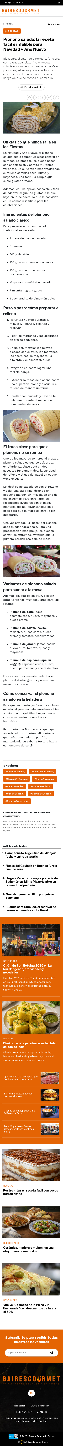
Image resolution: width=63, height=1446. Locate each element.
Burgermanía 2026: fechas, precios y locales (18, 1095)
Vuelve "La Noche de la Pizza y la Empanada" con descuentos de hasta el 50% (29, 1308)
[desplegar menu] (59, 10)
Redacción (20, 1405)
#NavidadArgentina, (16, 779)
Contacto (42, 1411)
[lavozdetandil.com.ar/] (20, 10)
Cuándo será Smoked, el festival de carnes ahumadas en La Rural (30, 908)
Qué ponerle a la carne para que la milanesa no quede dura (21, 1078)
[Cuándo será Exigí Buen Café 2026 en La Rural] (50, 1112)
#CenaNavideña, (14, 793)
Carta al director (40, 1405)
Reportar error (24, 1411)
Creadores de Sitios (38, 1442)
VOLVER (55, 24)
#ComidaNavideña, (41, 793)
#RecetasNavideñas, (42, 771)
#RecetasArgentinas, (17, 801)
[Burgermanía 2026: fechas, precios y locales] (50, 1095)
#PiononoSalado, (15, 771)
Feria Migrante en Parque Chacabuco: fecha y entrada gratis (19, 1129)
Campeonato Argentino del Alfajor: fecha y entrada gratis (30, 854)
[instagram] (59, 2)
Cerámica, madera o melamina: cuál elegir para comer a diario (28, 1249)
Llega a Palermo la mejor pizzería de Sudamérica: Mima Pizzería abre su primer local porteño (31, 882)
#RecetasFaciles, (14, 786)
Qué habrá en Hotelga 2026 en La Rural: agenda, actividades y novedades (27, 969)
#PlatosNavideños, (44, 779)
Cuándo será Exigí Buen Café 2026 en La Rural (19, 1112)
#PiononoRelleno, (41, 786)
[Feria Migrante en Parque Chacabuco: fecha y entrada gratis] (50, 1129)
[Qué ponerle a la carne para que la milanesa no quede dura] (50, 1078)
